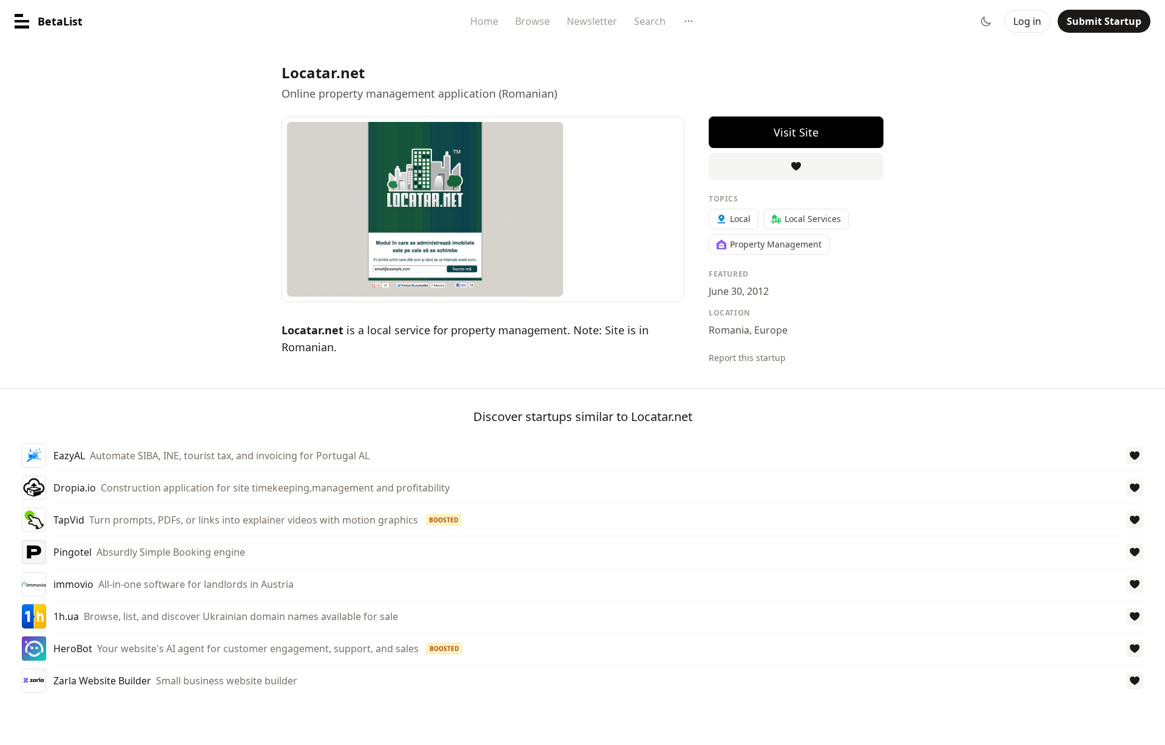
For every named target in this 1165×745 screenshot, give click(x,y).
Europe (771, 330)
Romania (729, 330)
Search (650, 21)
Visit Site (796, 132)
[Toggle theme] (986, 21)
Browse (532, 21)
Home (484, 21)
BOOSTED (443, 520)
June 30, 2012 (739, 291)
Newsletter (592, 21)
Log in (1027, 21)
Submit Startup (1104, 21)
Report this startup (747, 357)
